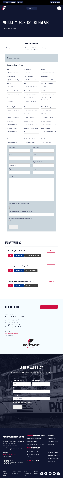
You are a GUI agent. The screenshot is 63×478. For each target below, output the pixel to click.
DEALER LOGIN (56, 2)
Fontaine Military (53, 453)
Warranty (50, 447)
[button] (59, 8)
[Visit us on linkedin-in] (50, 473)
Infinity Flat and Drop (33, 451)
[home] (4, 8)
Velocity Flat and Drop (33, 464)
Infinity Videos (31, 457)
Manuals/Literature (53, 458)
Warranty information (9, 454)
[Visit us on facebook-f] (45, 473)
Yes (11, 221)
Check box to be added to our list (24, 402)
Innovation (51, 444)
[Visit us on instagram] (58, 473)
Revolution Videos (32, 441)
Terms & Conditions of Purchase (17, 472)
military (20, 2)
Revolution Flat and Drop (34, 438)
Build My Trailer (12, 28)
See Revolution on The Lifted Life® (36, 444)
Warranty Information (11, 333)
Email (11, 206)
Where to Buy (52, 438)
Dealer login (32, 8)
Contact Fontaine (53, 441)
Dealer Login (51, 461)
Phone (12, 208)
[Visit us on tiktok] (41, 473)
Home (5, 28)
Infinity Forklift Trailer (33, 454)
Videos (50, 450)
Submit (13, 227)
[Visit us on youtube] (54, 473)
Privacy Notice (36, 472)
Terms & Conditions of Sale (27, 473)
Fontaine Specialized (9, 2)
